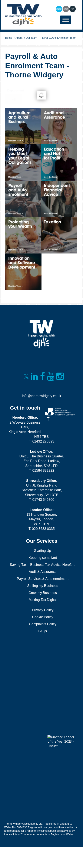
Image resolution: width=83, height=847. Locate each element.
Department (15, 90)
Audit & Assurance (43, 572)
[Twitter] (26, 377)
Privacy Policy (42, 610)
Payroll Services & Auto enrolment (42, 579)
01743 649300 (43, 499)
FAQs (42, 631)
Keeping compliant (43, 557)
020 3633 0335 (43, 529)
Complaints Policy (42, 624)
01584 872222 (43, 470)
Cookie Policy (42, 617)
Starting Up (42, 550)
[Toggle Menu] (65, 20)
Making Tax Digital (43, 600)
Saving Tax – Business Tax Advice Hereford (43, 565)
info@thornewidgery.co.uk (41, 396)
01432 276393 (43, 441)
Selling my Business (42, 586)
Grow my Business (43, 593)
